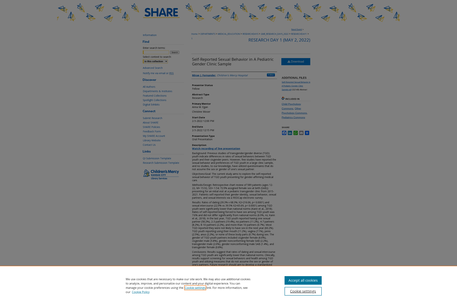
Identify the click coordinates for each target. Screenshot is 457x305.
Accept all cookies (303, 280)
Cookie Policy (141, 292)
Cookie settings (195, 288)
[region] (228, 285)
